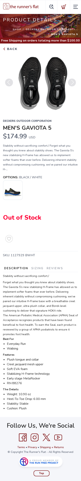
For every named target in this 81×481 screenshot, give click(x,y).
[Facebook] (23, 437)
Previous (9, 82)
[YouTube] (58, 437)
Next (72, 82)
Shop (17, 29)
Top (41, 473)
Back (11, 49)
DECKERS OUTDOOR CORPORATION (27, 121)
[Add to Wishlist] (9, 238)
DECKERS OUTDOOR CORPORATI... (52, 29)
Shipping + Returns (52, 447)
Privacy (32, 447)
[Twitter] (46, 437)
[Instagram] (34, 437)
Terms (21, 447)
